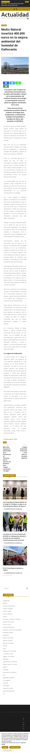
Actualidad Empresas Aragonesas (13, 512)
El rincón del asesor (8, 630)
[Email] (6, 89)
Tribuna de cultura (8, 691)
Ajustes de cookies (7, 750)
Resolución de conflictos (9, 675)
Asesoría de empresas (9, 609)
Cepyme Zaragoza (8, 612)
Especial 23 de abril (8, 646)
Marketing (5, 662)
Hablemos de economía (9, 654)
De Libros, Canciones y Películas (11, 622)
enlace (3, 744)
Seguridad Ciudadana (8, 681)
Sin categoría (6, 683)
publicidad (5, 673)
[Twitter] (12, 86)
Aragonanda (6, 604)
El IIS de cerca (7, 628)
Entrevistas (6, 638)
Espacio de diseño (8, 641)
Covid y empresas (8, 617)
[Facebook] (6, 86)
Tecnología (6, 689)
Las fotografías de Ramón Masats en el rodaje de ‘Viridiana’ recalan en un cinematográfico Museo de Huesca (15, 507)
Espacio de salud (7, 644)
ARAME (5, 606)
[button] (26, 2)
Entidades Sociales (8, 636)
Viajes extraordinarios (9, 694)
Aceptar (5, 747)
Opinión (5, 670)
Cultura (5, 620)
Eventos (5, 649)
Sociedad (4, 28)
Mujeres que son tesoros (10, 667)
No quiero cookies (15, 747)
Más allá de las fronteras (10, 665)
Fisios (4, 652)
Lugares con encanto (8, 660)
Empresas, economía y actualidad (12, 633)
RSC (4, 678)
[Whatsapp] (18, 86)
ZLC (4, 697)
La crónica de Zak (8, 657)
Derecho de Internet (8, 625)
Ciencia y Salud (7, 614)
